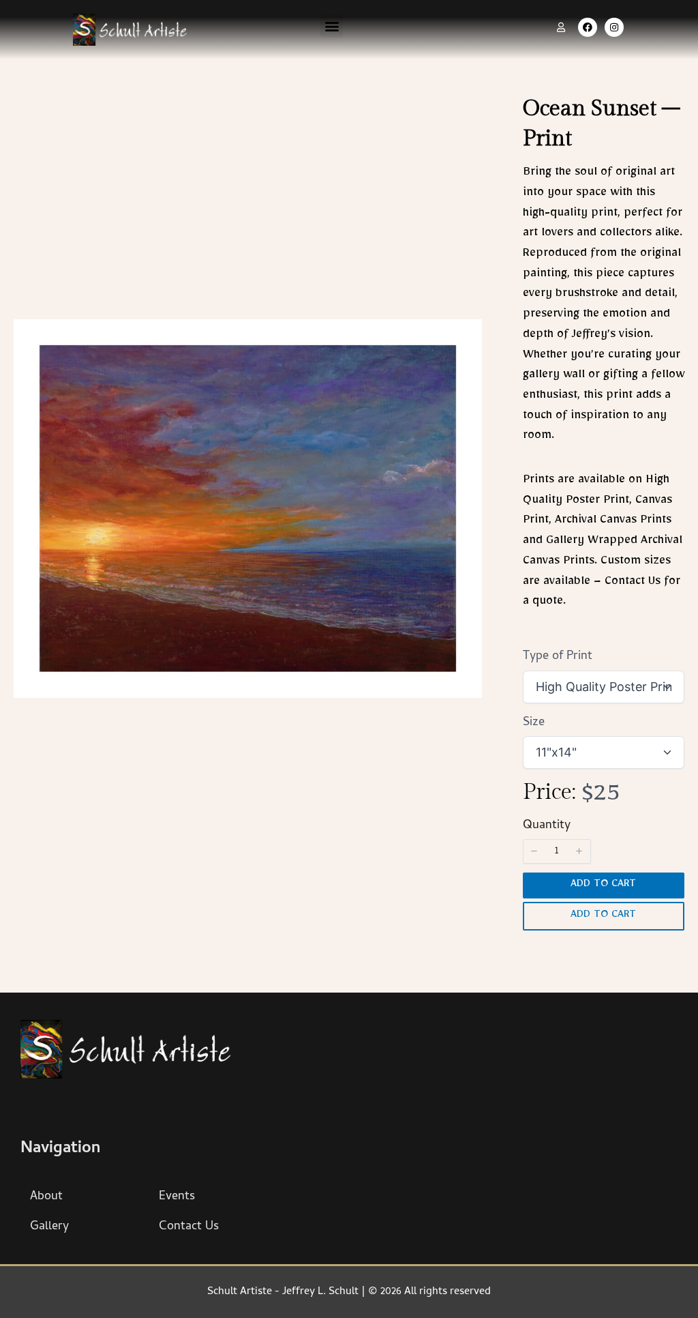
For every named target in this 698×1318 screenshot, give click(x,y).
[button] (331, 26)
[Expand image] (464, 337)
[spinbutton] (556, 851)
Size (534, 723)
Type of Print (557, 657)
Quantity (547, 826)
